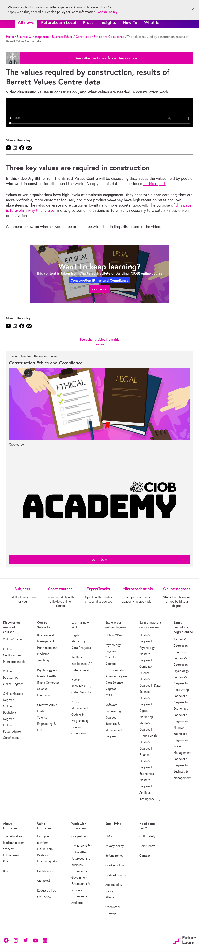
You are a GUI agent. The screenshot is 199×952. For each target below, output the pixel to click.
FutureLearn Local (58, 22)
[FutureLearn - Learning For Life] (184, 939)
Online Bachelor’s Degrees (10, 712)
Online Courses (13, 639)
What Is (151, 22)
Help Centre (147, 846)
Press (88, 22)
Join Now (99, 559)
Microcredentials (14, 662)
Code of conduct (116, 875)
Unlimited (43, 881)
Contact (144, 855)
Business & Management (33, 37)
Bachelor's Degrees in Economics (181, 702)
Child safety (147, 836)
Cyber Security (81, 692)
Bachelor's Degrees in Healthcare (181, 645)
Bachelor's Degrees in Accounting (181, 683)
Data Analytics (81, 648)
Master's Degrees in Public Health (148, 729)
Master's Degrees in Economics (146, 767)
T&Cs (109, 836)
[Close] (193, 9)
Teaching (43, 660)
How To (130, 22)
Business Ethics (62, 37)
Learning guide (47, 861)
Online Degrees (13, 684)
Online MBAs (113, 635)
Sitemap (110, 897)
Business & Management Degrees (113, 730)
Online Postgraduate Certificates (12, 731)
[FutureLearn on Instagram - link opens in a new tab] (16, 940)
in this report (154, 183)
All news (26, 22)
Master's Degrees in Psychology (147, 641)
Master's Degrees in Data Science (150, 685)
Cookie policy (114, 865)
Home (10, 37)
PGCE (109, 695)
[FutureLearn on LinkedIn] (45, 940)
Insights (108, 22)
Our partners (79, 836)
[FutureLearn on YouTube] (35, 940)
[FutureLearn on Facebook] (7, 940)
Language (43, 695)
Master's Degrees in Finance (146, 748)
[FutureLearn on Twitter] (25, 940)
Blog (6, 871)
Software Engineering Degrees (113, 711)
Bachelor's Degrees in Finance (181, 721)
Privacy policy (114, 846)
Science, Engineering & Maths (46, 723)
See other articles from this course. (106, 58)
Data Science (80, 670)
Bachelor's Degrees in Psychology (181, 664)
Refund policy (114, 855)
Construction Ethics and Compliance (100, 37)
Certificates (45, 871)
